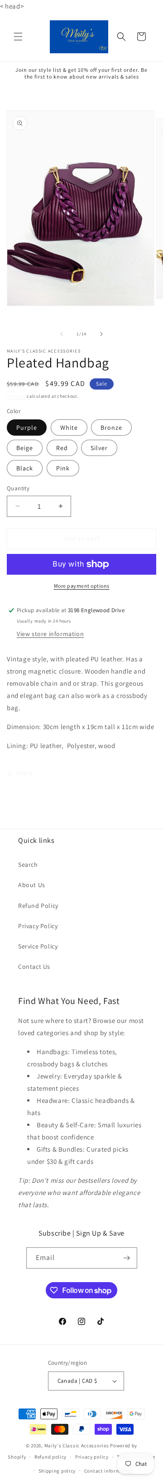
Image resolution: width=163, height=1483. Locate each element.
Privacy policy (92, 1457)
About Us (31, 885)
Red (62, 448)
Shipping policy (57, 1471)
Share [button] (24, 773)
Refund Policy (38, 906)
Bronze (111, 427)
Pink (63, 468)
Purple (26, 427)
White (69, 427)
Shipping (16, 396)
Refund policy (50, 1457)
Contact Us (34, 966)
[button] (18, 36)
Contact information (108, 1471)
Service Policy (38, 946)
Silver (99, 448)
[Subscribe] (127, 1258)
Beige (24, 448)
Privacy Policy (38, 926)
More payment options (82, 585)
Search (28, 864)
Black (24, 468)
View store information (50, 634)
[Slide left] (62, 334)
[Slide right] (101, 334)
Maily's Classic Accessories (76, 1445)
